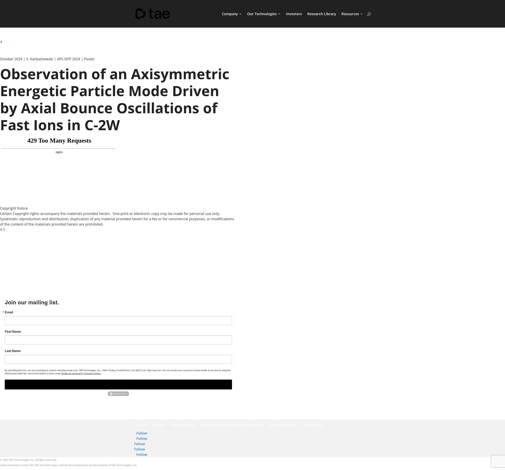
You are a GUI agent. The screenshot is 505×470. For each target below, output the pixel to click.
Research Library (321, 14)
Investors (294, 14)
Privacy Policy (182, 424)
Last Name (13, 350)
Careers (159, 424)
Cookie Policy (312, 424)
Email (9, 312)
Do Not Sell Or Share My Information (231, 424)
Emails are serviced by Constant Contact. (81, 373)
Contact (140, 424)
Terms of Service (282, 424)
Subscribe (118, 384)
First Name (13, 331)
